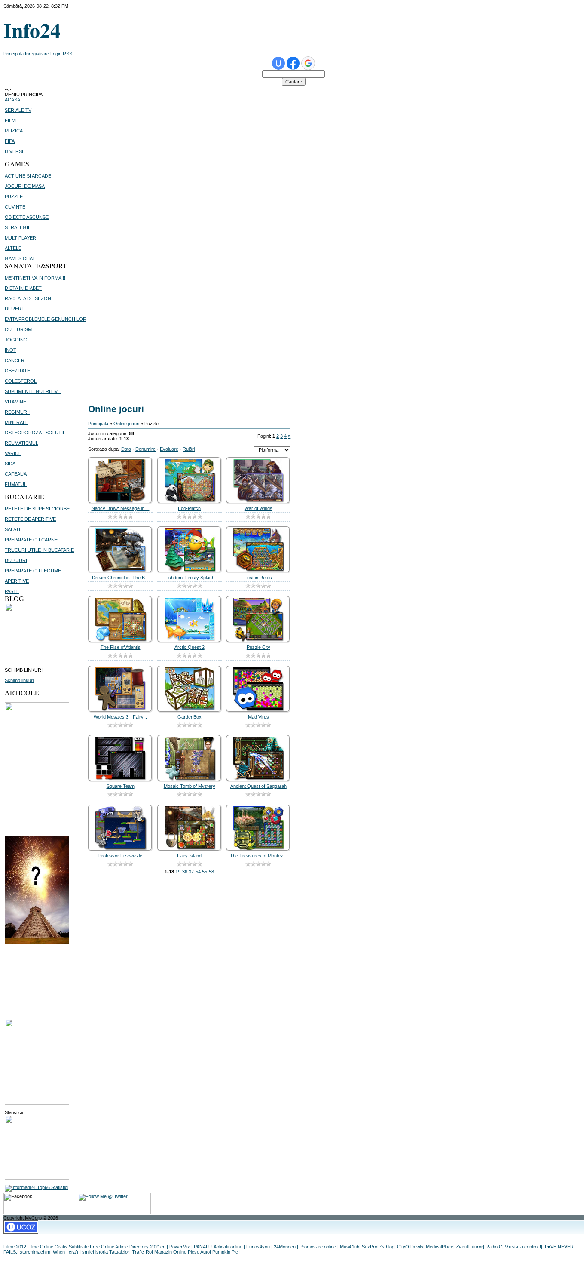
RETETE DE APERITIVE (30, 519)
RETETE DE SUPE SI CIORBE (37, 508)
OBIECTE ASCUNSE (27, 217)
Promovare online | (319, 1246)
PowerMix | (181, 1246)
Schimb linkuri (19, 680)
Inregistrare (37, 53)
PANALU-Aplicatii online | (220, 1246)
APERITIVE (17, 581)
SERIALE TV (18, 110)
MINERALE (16, 422)
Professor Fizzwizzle (120, 855)
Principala (13, 53)
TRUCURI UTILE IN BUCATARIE (39, 550)
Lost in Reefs (258, 577)
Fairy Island (189, 855)
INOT (10, 350)
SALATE (13, 529)
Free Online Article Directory (119, 1246)
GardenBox (189, 716)
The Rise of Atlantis (121, 647)
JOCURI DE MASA (25, 186)
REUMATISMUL (21, 443)
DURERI (14, 308)
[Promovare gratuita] (36, 1187)
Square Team (121, 786)
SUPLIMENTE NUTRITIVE (33, 391)
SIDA (10, 463)
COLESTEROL (21, 381)
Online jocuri (126, 423)
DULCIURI (16, 560)
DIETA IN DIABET (23, 288)
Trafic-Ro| (143, 1251)
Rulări (189, 449)
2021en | (159, 1246)
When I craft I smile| (74, 1251)
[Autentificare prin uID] (278, 63)
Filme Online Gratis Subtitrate (58, 1246)
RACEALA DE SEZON (28, 298)
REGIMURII (17, 412)
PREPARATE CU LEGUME (33, 570)
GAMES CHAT (20, 258)
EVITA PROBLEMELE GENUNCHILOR (45, 319)
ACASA (12, 99)
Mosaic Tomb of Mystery (189, 786)
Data (126, 449)
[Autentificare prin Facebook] (293, 63)
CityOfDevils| (411, 1246)
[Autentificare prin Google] (308, 63)
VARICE (13, 453)
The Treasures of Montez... (258, 855)
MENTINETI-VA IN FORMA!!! (35, 277)
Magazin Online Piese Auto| (183, 1251)
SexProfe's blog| (379, 1246)
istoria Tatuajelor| (113, 1251)
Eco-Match (189, 508)
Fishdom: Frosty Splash (189, 577)
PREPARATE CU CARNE (31, 539)
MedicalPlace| (441, 1246)
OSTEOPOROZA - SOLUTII (34, 432)
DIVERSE (15, 151)
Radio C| (495, 1246)
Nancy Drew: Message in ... (121, 508)
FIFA (10, 141)
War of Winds (258, 508)
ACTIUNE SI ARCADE (28, 175)
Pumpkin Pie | (226, 1251)
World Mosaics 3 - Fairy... (120, 716)
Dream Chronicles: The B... (120, 577)
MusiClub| (351, 1246)
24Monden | (287, 1246)
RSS (67, 53)
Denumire (145, 449)
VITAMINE (15, 401)
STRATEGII (17, 227)
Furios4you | (260, 1246)
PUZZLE (14, 196)
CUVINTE (15, 206)
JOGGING (16, 339)
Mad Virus (258, 716)
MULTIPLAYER (20, 237)
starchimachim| (36, 1251)
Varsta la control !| (524, 1246)
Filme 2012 (14, 1246)
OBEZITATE (17, 370)
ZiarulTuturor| (471, 1246)
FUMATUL (16, 484)
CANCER (14, 360)
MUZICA (14, 130)
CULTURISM (18, 329)
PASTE (12, 591)
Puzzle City (258, 647)
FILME (11, 120)
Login (55, 53)
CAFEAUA (16, 473)
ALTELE (13, 248)
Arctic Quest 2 (189, 647)
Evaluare (169, 449)
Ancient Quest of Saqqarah (258, 786)
